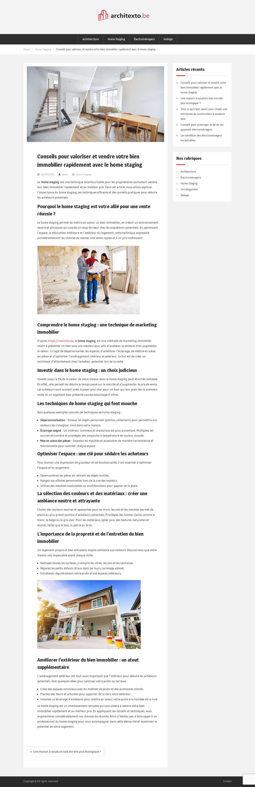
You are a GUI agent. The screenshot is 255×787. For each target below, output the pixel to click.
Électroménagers (144, 39)
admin (65, 174)
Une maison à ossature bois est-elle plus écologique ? (67, 751)
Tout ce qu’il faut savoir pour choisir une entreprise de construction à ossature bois (204, 113)
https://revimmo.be (60, 341)
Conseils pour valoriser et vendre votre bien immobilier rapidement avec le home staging (203, 87)
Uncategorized (189, 189)
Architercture (91, 39)
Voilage (168, 39)
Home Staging (116, 39)
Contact (227, 781)
